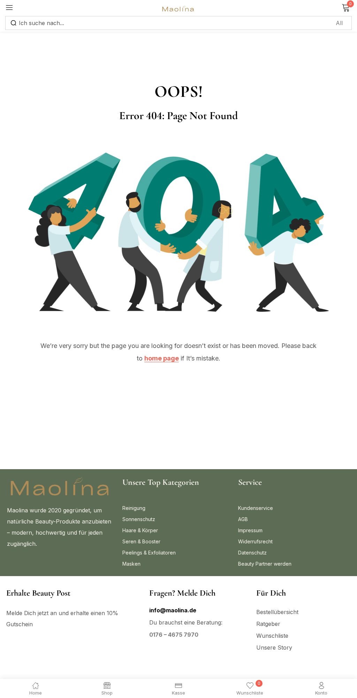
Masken (131, 564)
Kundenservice (255, 508)
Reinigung (133, 508)
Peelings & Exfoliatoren (149, 553)
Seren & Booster (141, 541)
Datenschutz (252, 553)
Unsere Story (274, 647)
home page (161, 358)
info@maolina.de (172, 610)
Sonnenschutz (138, 519)
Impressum (250, 530)
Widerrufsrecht (255, 541)
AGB (243, 519)
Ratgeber (268, 623)
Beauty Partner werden (264, 564)
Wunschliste (272, 635)
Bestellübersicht (277, 611)
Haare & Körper (140, 530)
